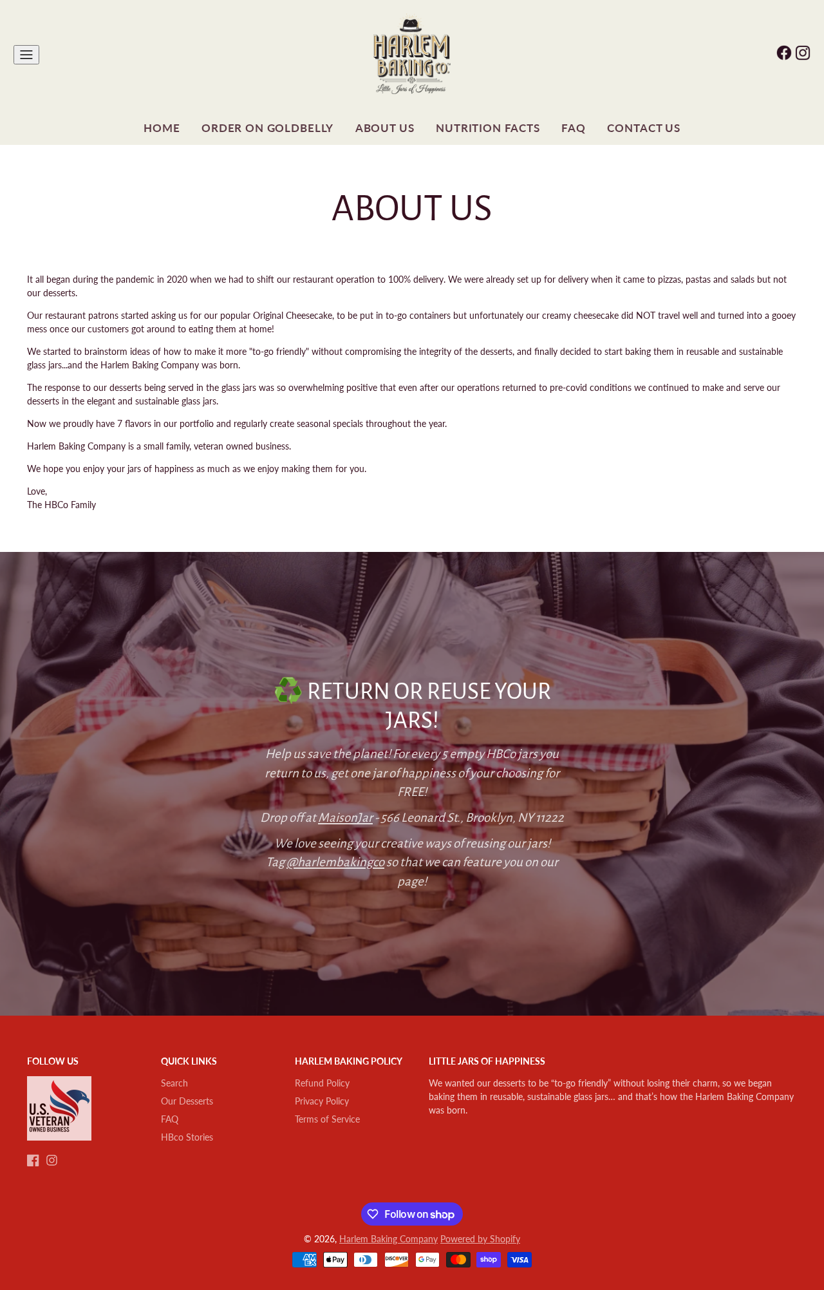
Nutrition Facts (488, 128)
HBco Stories (187, 1137)
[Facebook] (33, 1160)
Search (174, 1082)
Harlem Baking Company (388, 1238)
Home (162, 128)
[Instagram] (52, 1160)
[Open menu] (26, 54)
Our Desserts (187, 1101)
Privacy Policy (322, 1101)
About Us (385, 128)
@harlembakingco (335, 862)
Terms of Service (327, 1119)
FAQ (573, 128)
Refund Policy (322, 1082)
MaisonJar (345, 817)
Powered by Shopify (480, 1238)
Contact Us (643, 128)
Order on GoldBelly (267, 128)
